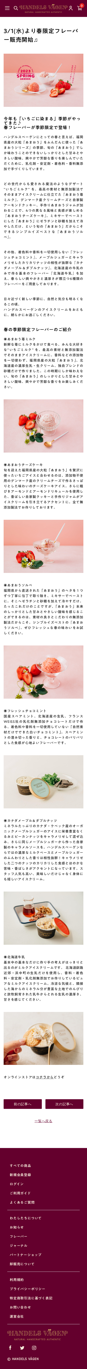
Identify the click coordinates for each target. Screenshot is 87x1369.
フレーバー (19, 1236)
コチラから (45, 1077)
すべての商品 (20, 1165)
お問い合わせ (20, 1307)
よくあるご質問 (22, 1202)
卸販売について (22, 1264)
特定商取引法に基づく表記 (31, 1298)
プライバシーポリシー (27, 1289)
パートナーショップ (26, 1255)
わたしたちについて (26, 1218)
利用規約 (17, 1279)
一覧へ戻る (43, 1121)
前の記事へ (23, 1104)
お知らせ (17, 1227)
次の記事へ (64, 1104)
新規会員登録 (20, 1175)
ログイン (17, 1184)
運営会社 (17, 1316)
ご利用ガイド (20, 1193)
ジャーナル (19, 1245)
